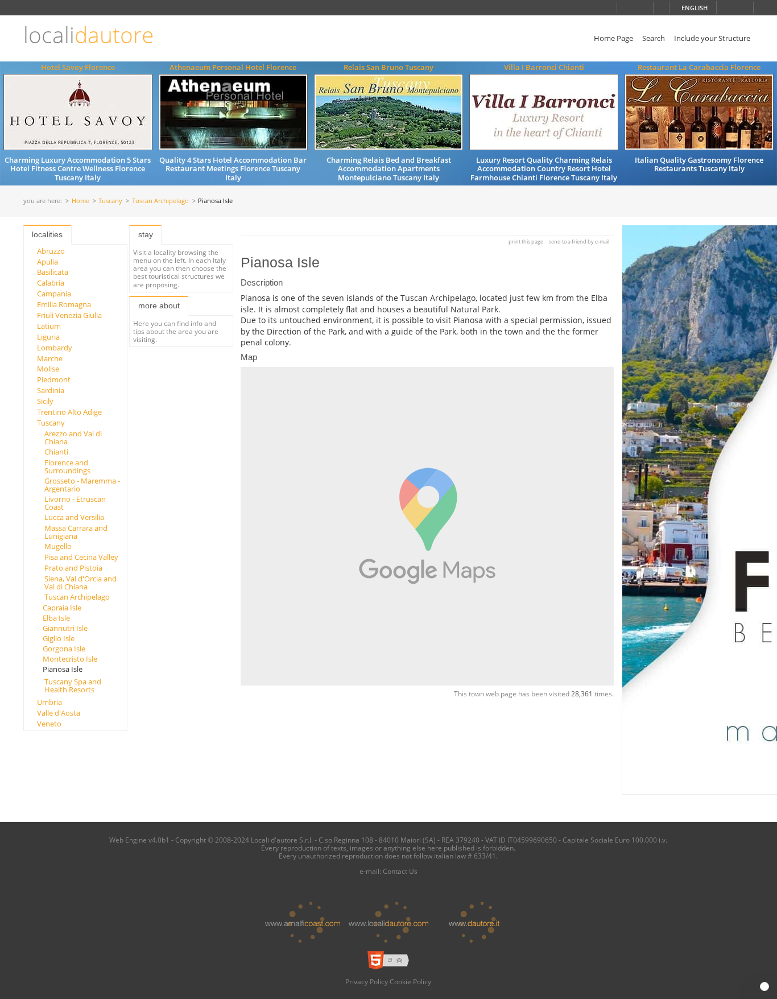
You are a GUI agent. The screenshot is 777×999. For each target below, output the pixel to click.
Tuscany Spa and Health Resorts (72, 685)
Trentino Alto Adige (69, 412)
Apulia (47, 262)
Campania (54, 294)
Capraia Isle (62, 608)
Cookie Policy (410, 981)
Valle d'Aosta (58, 713)
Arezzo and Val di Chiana (73, 437)
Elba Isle (56, 618)
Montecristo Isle (70, 659)
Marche (50, 358)
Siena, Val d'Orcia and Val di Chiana (80, 583)
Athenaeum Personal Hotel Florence (233, 67)
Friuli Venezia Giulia (69, 315)
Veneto (49, 724)
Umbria (49, 702)
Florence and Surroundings (67, 466)
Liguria (48, 337)
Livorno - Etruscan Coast (75, 503)
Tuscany (110, 201)
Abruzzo (51, 251)
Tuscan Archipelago (160, 201)
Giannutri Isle (65, 628)
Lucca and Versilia (74, 517)
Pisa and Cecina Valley (81, 557)
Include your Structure (712, 38)
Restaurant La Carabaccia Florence (699, 67)
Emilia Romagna (64, 304)
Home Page (613, 38)
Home (80, 201)
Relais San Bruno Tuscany (388, 67)
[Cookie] (764, 986)
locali (88, 35)
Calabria (50, 283)
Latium (49, 326)
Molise (48, 369)
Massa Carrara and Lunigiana (76, 532)
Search (653, 38)
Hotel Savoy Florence (78, 67)
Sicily (45, 401)
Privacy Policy (366, 981)
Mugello (58, 546)
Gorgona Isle (64, 649)
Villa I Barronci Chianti (544, 67)
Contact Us (400, 871)
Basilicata (52, 272)
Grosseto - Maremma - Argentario (82, 485)
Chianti (56, 452)
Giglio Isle (59, 638)
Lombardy (54, 348)
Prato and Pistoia (73, 568)
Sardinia (50, 390)
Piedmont (54, 379)
